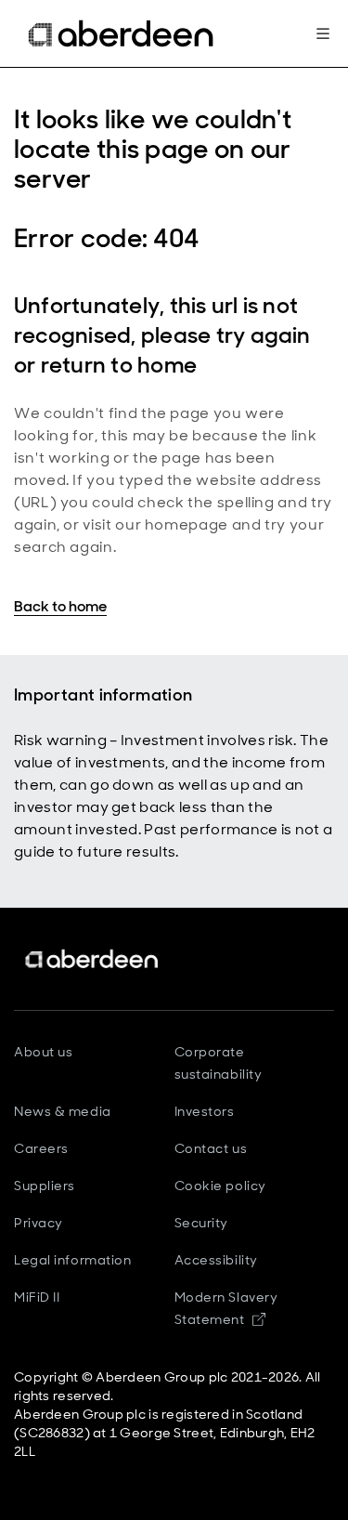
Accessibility (216, 1259)
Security (201, 1222)
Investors (204, 1111)
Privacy (38, 1222)
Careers (41, 1148)
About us (43, 1051)
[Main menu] (323, 33)
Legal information (73, 1259)
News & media (62, 1111)
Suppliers (44, 1185)
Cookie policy (220, 1185)
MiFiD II (36, 1297)
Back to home (60, 606)
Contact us (211, 1148)
